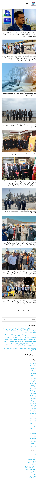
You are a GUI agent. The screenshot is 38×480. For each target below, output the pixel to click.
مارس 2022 (33, 401)
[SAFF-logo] (34, 3)
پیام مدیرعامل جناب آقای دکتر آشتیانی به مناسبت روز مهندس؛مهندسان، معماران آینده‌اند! (19, 94)
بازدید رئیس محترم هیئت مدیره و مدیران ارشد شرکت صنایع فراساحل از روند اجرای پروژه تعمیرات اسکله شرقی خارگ (19, 273)
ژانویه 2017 (33, 421)
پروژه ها (34, 457)
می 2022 (33, 398)
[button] (11, 3)
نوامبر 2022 (33, 396)
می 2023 (33, 386)
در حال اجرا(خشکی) (30, 467)
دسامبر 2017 (33, 416)
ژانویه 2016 (33, 434)
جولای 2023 (33, 381)
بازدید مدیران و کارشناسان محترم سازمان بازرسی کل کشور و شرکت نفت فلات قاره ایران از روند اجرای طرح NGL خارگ (20, 244)
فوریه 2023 (33, 391)
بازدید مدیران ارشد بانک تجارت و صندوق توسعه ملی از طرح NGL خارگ (20, 212)
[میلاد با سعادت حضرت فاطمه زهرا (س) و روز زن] (19, 131)
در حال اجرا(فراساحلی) (30, 469)
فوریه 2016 (33, 431)
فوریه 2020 (33, 413)
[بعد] (13, 311)
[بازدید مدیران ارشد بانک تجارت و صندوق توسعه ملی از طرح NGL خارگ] (19, 189)
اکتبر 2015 (33, 436)
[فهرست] (27, 3)
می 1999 (33, 441)
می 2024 (33, 371)
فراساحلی (33, 472)
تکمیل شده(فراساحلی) (30, 462)
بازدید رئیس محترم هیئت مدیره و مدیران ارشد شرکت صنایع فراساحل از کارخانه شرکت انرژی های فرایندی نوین (19, 302)
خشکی (34, 464)
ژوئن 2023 (33, 383)
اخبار (35, 454)
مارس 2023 (33, 388)
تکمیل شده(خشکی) (30, 459)
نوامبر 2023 (33, 376)
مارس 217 (33, 446)
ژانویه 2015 (33, 439)
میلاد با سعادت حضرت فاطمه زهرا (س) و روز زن (23, 154)
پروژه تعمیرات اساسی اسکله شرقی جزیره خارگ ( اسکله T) (20, 335)
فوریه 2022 (33, 403)
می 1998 (33, 444)
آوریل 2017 (33, 419)
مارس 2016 (33, 429)
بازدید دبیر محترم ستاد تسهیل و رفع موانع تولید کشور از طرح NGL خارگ (19, 126)
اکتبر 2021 (33, 408)
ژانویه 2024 (33, 373)
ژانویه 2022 (33, 406)
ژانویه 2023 (33, 393)
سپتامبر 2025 (32, 366)
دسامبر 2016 (33, 424)
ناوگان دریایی (32, 477)
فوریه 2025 (33, 368)
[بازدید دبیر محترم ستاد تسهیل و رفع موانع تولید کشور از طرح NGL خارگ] (19, 99)
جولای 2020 (33, 411)
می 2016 (33, 426)
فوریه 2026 (33, 363)
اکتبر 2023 (33, 378)
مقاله (34, 474)
